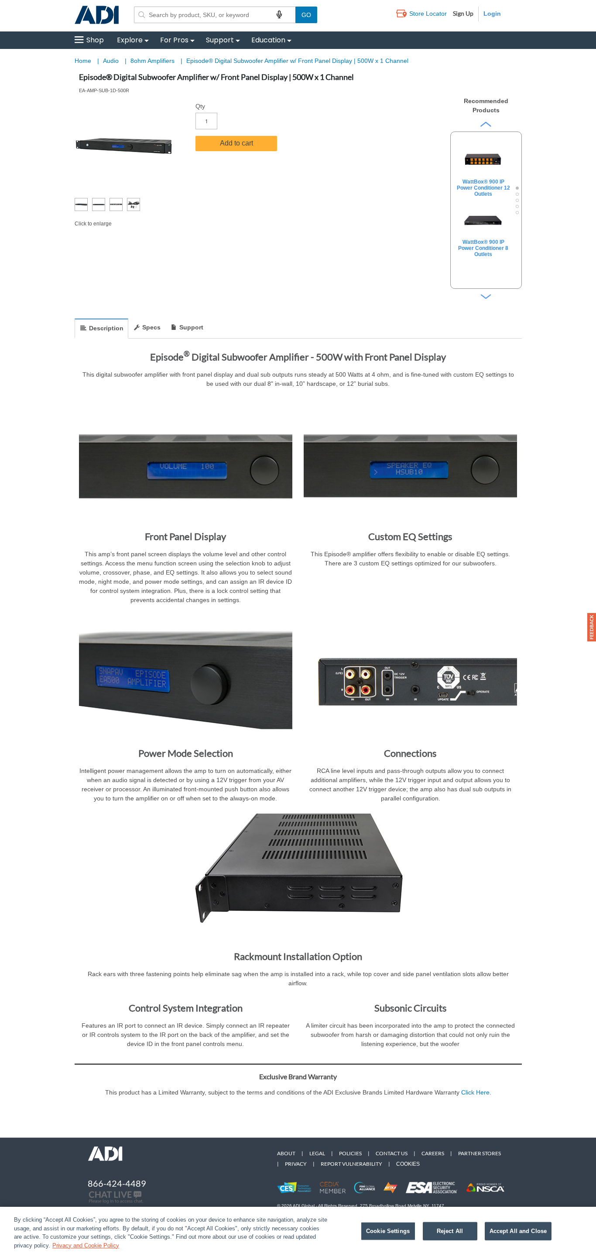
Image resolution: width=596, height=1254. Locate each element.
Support (220, 40)
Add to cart (236, 143)
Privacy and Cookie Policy (85, 1245)
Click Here (475, 1092)
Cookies (408, 1164)
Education (268, 40)
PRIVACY (296, 1163)
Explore (130, 40)
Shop (95, 40)
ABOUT (286, 1153)
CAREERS (432, 1153)
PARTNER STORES (479, 1153)
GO (306, 14)
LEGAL (317, 1153)
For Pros (174, 40)
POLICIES (350, 1153)
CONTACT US (392, 1153)
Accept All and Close (518, 1231)
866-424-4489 (117, 1183)
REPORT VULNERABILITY (351, 1163)
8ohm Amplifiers (153, 60)
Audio (111, 60)
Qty (200, 106)
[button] (591, 627)
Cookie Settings (388, 1231)
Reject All (450, 1231)
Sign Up (463, 13)
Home (83, 60)
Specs (151, 327)
